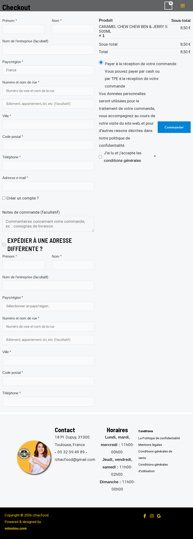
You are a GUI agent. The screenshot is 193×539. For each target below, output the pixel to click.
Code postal (12, 137)
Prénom (9, 21)
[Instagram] (152, 516)
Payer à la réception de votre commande (140, 63)
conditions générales (122, 160)
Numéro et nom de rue (20, 82)
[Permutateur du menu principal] (182, 5)
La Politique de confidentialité (159, 438)
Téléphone (11, 157)
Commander (174, 127)
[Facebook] (145, 516)
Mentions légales (150, 445)
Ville (6, 116)
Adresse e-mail (15, 178)
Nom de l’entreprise (25, 41)
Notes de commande (31, 212)
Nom (57, 21)
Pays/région (12, 62)
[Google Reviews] (159, 516)
